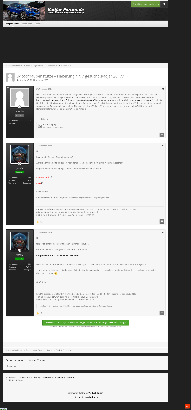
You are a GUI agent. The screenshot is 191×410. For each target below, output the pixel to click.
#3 (163, 232)
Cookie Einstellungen (15, 380)
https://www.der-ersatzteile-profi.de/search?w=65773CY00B (123, 100)
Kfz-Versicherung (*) (117, 322)
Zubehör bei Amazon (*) (56, 322)
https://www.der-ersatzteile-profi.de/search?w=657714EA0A (64, 100)
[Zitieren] (162, 135)
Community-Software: (85, 393)
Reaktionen (13, 120)
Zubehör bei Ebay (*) (76, 322)
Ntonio (22, 80)
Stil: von (85, 397)
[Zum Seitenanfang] (187, 406)
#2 (163, 145)
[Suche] (164, 4)
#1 (163, 88)
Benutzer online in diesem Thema (25, 360)
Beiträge (12, 123)
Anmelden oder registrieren (146, 4)
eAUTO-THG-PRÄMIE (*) (97, 322)
